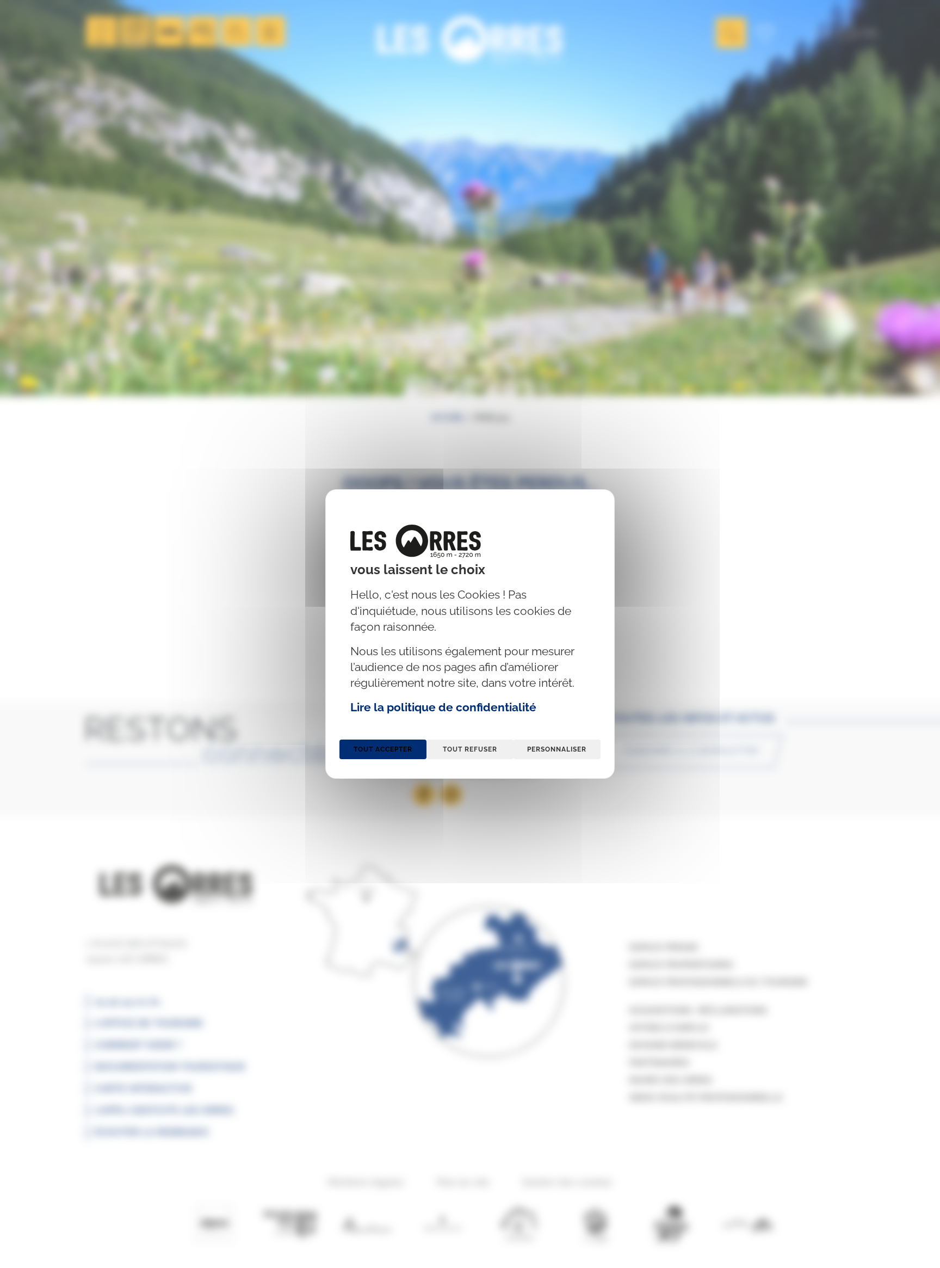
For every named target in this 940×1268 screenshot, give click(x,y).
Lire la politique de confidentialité (443, 707)
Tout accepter (383, 749)
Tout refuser (470, 749)
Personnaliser (556, 749)
